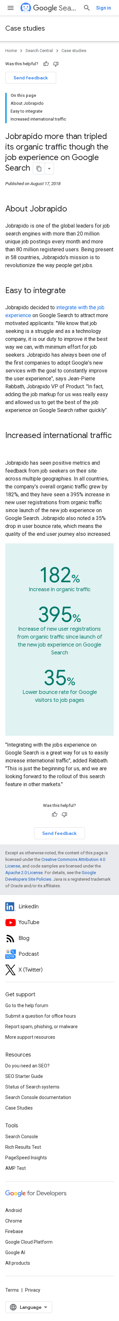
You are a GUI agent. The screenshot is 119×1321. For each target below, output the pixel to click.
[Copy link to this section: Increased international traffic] (12, 447)
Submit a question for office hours (40, 1016)
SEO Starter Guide (24, 1076)
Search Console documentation (38, 1097)
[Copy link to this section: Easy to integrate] (72, 291)
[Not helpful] (56, 64)
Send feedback (31, 78)
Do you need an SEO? (27, 1065)
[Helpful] (46, 64)
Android (13, 1210)
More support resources (30, 1037)
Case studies (25, 28)
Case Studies (19, 1108)
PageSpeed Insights (26, 1157)
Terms (12, 1290)
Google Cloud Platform (29, 1242)
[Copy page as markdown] (39, 168)
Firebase (14, 1231)
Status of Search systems (32, 1086)
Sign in (103, 8)
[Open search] (87, 8)
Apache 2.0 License (24, 872)
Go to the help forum (26, 1005)
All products (17, 1263)
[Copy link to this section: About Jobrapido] (73, 209)
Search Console (21, 1136)
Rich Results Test (23, 1147)
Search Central (68, 8)
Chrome (13, 1221)
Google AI (15, 1252)
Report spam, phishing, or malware (41, 1026)
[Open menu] (10, 8)
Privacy (32, 1290)
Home (11, 50)
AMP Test (15, 1168)
